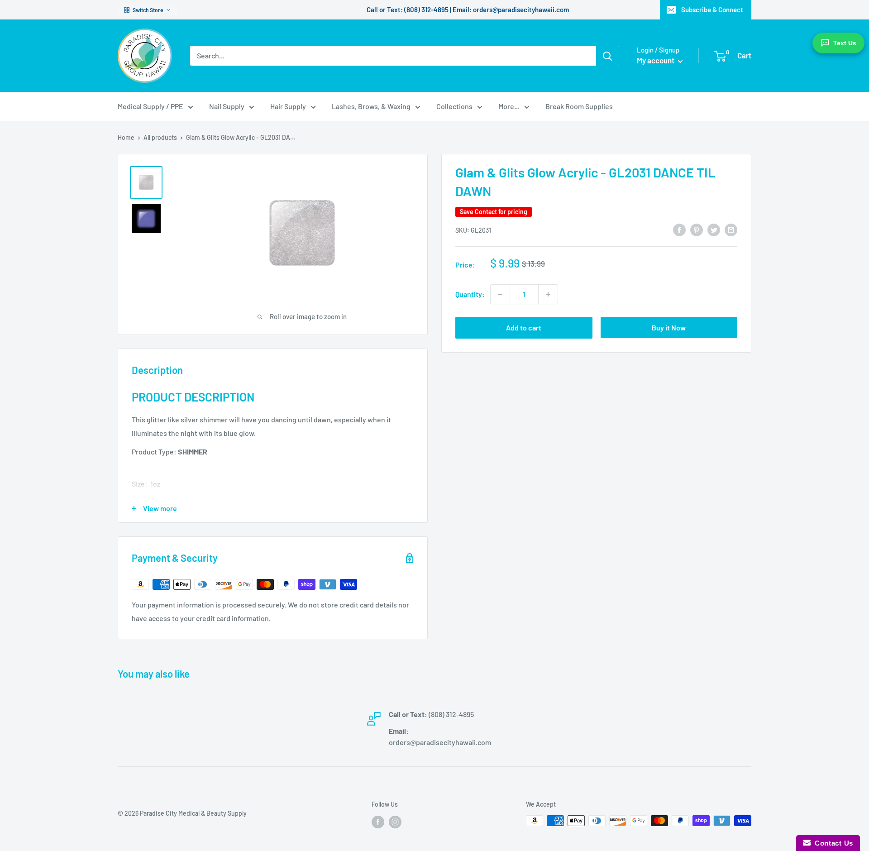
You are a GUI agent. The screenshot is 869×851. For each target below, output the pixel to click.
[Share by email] (731, 229)
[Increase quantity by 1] (548, 294)
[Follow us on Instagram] (395, 821)
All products (160, 137)
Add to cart (523, 327)
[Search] (607, 56)
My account (656, 60)
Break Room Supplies (579, 106)
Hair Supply (288, 106)
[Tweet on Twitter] (713, 229)
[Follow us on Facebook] (378, 821)
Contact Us (832, 843)
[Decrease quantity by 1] (500, 294)
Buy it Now (669, 327)
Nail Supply (226, 106)
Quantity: (470, 294)
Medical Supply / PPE (150, 106)
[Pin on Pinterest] (696, 229)
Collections (454, 106)
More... (509, 106)
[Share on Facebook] (679, 229)
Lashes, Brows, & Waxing (371, 106)
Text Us (844, 43)
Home (126, 137)
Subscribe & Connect (712, 9)
